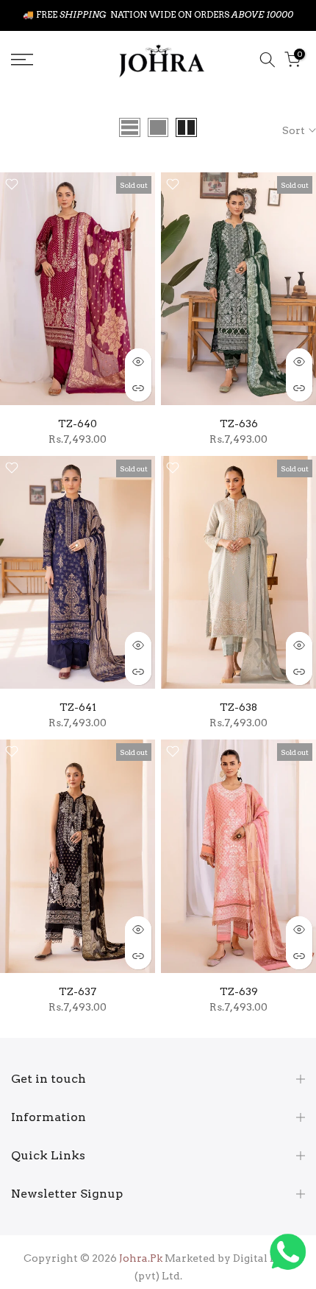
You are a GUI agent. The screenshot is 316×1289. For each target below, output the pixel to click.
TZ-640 (77, 423)
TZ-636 (239, 423)
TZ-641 (78, 707)
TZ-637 (77, 991)
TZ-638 (238, 707)
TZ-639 (239, 991)
